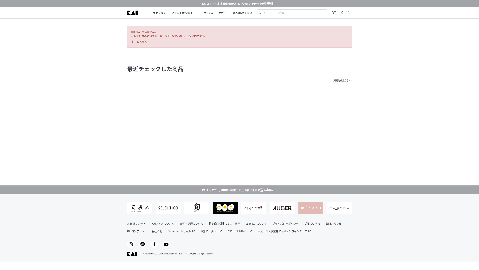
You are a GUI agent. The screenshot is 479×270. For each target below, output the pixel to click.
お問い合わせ (333, 223)
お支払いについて (256, 223)
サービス (208, 12)
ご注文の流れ (312, 223)
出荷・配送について (191, 223)
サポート (223, 12)
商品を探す (159, 13)
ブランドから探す (182, 13)
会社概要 (157, 231)
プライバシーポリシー (285, 223)
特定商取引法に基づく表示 (224, 223)
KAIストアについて (163, 223)
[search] (260, 12)
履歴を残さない (342, 80)
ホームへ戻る (139, 42)
